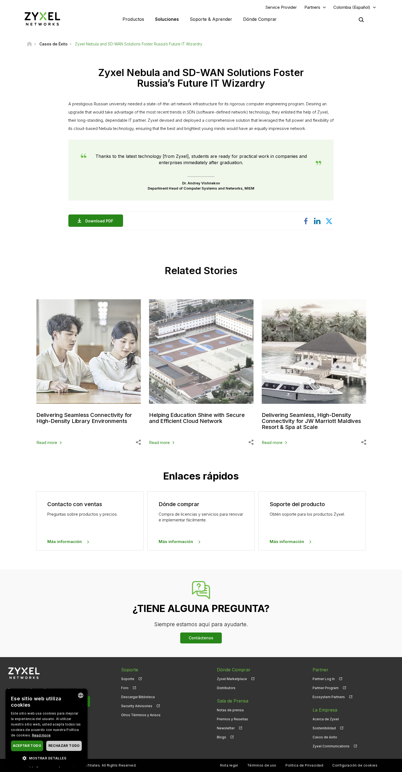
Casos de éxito (325, 737)
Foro (125, 688)
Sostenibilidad (324, 728)
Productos (133, 19)
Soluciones (167, 19)
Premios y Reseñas (232, 719)
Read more (46, 442)
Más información (64, 541)
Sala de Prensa (232, 701)
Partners (312, 7)
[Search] (361, 19)
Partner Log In (324, 679)
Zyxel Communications (331, 746)
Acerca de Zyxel (326, 719)
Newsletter (226, 728)
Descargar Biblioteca (138, 697)
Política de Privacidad (304, 765)
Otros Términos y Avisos (141, 715)
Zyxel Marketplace (232, 679)
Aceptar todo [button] (27, 746)
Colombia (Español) (351, 7)
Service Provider (281, 7)
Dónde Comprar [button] (260, 19)
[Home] (29, 44)
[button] (46, 758)
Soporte (127, 679)
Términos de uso (261, 765)
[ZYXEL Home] (42, 18)
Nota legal (229, 765)
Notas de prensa (230, 710)
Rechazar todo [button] (64, 746)
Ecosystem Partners (329, 697)
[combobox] (80, 695)
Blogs (221, 737)
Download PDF (99, 221)
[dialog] (46, 728)
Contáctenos (201, 637)
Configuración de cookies (354, 765)
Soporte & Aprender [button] (211, 19)
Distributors (226, 688)
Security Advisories (136, 706)
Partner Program (326, 688)
